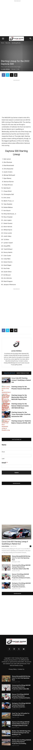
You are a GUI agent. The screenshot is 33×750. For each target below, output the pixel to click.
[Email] (11, 75)
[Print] (15, 75)
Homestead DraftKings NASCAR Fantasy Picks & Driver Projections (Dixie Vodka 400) (21, 566)
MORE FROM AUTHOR (23, 373)
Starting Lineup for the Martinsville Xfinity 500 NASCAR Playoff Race (19, 397)
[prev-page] (3, 429)
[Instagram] (14, 649)
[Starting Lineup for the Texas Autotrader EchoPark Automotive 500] (6, 414)
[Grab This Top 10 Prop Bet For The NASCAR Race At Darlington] (6, 715)
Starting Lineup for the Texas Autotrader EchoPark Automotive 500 (20, 414)
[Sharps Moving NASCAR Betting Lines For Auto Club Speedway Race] (6, 558)
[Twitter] (7, 75)
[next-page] (6, 429)
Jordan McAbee (6, 69)
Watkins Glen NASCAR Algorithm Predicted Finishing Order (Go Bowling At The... (21, 732)
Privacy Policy (13, 669)
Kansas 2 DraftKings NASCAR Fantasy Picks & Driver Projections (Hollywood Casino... (21, 575)
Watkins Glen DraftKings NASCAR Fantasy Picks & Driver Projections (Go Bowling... (21, 741)
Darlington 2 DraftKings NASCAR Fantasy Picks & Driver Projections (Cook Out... (21, 584)
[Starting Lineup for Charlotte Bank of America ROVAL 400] (6, 427)
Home (2, 43)
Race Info (8, 43)
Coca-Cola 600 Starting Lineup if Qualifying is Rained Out (21, 380)
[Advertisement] (16, 18)
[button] (3, 38)
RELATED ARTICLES (9, 373)
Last (3, 458)
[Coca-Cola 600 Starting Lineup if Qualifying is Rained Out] (6, 380)
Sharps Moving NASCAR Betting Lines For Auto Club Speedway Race (21, 557)
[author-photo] (16, 348)
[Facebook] (3, 75)
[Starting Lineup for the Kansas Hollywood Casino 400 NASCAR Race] (6, 406)
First (3, 452)
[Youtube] (23, 649)
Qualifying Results (16, 43)
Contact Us (21, 669)
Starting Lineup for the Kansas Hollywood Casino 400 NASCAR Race (20, 406)
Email (4, 463)
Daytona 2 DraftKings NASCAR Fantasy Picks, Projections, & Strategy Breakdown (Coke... (20, 723)
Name (4, 445)
